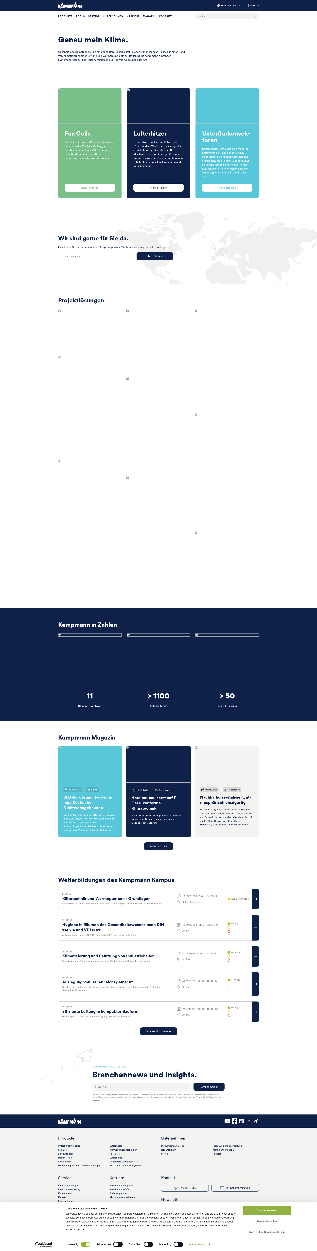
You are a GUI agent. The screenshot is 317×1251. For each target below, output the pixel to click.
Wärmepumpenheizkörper (123, 1149)
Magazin (149, 16)
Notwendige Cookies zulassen (267, 1232)
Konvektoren (64, 1161)
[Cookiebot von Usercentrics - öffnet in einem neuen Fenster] (43, 1244)
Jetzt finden (154, 256)
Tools (80, 16)
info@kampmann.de (238, 1187)
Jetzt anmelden (209, 1086)
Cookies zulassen (267, 1210)
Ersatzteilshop (65, 1201)
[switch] (118, 1244)
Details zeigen (197, 1244)
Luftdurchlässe (65, 1153)
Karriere (133, 16)
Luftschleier (116, 1157)
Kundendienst (65, 1193)
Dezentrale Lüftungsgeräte (124, 1161)
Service (94, 16)
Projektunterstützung (69, 1189)
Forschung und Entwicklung (227, 1145)
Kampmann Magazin (223, 1149)
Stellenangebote (118, 1193)
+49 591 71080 (187, 1187)
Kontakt (165, 16)
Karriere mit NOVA (119, 1189)
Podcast (217, 1153)
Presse (164, 1153)
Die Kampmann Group (172, 1145)
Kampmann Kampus (68, 1185)
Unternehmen (113, 16)
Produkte (65, 16)
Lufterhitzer (116, 1145)
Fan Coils (63, 1149)
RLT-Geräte (116, 1153)
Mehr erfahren (90, 187)
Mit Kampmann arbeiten (122, 1197)
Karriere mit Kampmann (122, 1185)
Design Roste (65, 1157)
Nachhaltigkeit (168, 1149)
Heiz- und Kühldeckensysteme (126, 1165)
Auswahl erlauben (267, 1221)
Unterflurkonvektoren (69, 1145)
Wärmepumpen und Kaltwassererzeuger (79, 1165)
